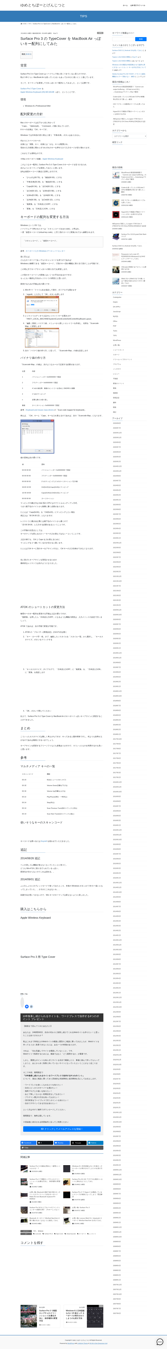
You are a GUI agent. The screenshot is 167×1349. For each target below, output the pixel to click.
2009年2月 (117, 1218)
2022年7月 (117, 557)
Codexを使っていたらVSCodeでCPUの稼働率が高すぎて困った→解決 (128, 98)
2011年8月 (117, 1074)
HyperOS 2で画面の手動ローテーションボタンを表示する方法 (129, 113)
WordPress (117, 340)
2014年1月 (117, 935)
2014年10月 (117, 892)
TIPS (100, 33)
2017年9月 (117, 744)
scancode (38, 1234)
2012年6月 (117, 1026)
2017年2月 (117, 777)
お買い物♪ (116, 345)
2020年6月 (117, 629)
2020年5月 (117, 634)
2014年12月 (117, 883)
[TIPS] (29, 1313)
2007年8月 (117, 1304)
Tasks (115, 331)
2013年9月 (117, 954)
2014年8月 (117, 902)
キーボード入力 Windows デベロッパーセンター (45, 251)
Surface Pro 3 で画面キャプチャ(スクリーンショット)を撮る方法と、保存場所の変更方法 (45, 1181)
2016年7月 (117, 806)
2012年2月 (117, 1045)
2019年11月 (117, 658)
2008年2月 (117, 1275)
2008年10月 (117, 1237)
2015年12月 (117, 830)
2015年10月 (117, 839)
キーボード (82, 1234)
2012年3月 (117, 1040)
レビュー (116, 374)
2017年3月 (117, 772)
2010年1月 (117, 1165)
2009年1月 (117, 1222)
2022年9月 (117, 547)
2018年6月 (117, 710)
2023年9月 (117, 504)
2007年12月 (117, 1285)
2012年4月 (117, 1036)
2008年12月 (117, 1227)
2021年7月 (117, 586)
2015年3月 (117, 868)
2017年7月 (117, 753)
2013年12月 (117, 940)
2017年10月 (117, 739)
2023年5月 (117, 524)
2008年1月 (117, 1280)
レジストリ (92, 1234)
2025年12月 (117, 433)
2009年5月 (117, 1203)
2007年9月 (117, 1299)
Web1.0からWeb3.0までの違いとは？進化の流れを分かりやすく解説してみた (133, 281)
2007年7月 (117, 1308)
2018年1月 (117, 734)
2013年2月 (117, 988)
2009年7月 (117, 1194)
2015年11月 (117, 835)
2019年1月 (117, 686)
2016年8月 (117, 801)
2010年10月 (117, 1122)
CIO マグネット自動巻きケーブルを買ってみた (129, 105)
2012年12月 (117, 997)
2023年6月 (117, 519)
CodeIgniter (117, 297)
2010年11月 (117, 1117)
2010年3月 (117, 1155)
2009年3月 (117, 1213)
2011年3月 (117, 1098)
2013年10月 (117, 949)
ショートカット (118, 350)
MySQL (115, 316)
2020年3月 (117, 638)
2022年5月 (117, 567)
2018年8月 (117, 701)
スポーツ (116, 355)
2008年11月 (117, 1232)
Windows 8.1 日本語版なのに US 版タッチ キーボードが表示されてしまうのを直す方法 (87, 1168)
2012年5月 (117, 1031)
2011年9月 (117, 1069)
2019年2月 (117, 682)
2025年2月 (117, 461)
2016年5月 (117, 816)
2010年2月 (117, 1160)
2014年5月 (117, 916)
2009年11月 (117, 1175)
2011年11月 (117, 1060)
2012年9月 (117, 1012)
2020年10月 (117, 615)
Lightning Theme (82, 1343)
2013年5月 (117, 973)
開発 (114, 407)
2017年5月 (117, 763)
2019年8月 (117, 662)
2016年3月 (117, 820)
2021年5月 (117, 595)
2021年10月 (117, 581)
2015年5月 (117, 863)
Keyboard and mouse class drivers (40, 410)
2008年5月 (117, 1261)
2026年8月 (117, 423)
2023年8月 (117, 509)
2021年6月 (117, 591)
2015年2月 (117, 873)
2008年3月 (117, 1270)
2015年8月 (117, 849)
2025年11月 (117, 437)
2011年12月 (117, 1055)
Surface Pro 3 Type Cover (30, 89)
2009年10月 (117, 1179)
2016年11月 (117, 787)
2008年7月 (117, 1251)
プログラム (117, 364)
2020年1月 (117, 648)
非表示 (28, 54)
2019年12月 (117, 653)
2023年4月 (117, 528)
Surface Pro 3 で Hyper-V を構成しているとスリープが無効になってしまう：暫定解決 (87, 1194)
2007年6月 (117, 1313)
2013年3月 (117, 983)
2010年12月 (117, 1112)
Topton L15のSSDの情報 (121, 57)
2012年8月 (117, 1017)
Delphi (115, 302)
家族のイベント (118, 383)
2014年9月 (117, 897)
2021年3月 (117, 600)
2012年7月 (117, 1021)
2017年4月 (117, 768)
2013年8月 (117, 959)
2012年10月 (117, 1007)
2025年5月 (117, 452)
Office (115, 321)
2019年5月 (117, 677)
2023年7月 (117, 514)
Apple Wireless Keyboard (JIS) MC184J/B (37, 92)
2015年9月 (117, 844)
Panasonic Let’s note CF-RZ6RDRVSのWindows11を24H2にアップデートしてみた (133, 256)
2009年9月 (117, 1184)
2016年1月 (117, 825)
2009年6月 (117, 1198)
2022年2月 (117, 571)
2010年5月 (117, 1146)
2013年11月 (117, 945)
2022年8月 (117, 552)
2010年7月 (117, 1136)
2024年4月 (117, 490)
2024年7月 (117, 481)
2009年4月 (117, 1208)
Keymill (44, 841)
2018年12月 (117, 691)
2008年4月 (117, 1265)
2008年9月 (117, 1241)
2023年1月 (117, 538)
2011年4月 (117, 1093)
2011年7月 (117, 1079)
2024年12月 (117, 466)
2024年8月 (117, 476)
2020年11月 (117, 610)
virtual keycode (71, 1234)
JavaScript (117, 311)
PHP (114, 326)
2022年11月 (117, 543)
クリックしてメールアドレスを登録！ (63, 1129)
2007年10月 (117, 1294)
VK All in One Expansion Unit (98, 1343)
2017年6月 (117, 758)
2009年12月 (117, 1170)
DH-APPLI (116, 307)
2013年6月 (117, 969)
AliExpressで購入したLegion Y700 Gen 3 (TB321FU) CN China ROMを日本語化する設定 (129, 121)
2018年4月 (117, 720)
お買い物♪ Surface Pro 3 (81, 1207)
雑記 (114, 412)
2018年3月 (117, 725)
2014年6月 (117, 911)
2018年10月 (117, 696)
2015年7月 (117, 854)
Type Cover (59, 1234)
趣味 (114, 402)
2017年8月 (117, 748)
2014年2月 (117, 930)
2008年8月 (117, 1246)
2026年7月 (117, 428)
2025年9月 (117, 442)
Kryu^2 (134, 57)
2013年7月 (117, 964)
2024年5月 (117, 485)
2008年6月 (117, 1256)
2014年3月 (117, 926)
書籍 (114, 388)
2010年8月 (117, 1131)
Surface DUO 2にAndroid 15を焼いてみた (127, 50)
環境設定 (40, 1231)
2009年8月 (117, 1189)
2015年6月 (117, 859)
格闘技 (115, 393)
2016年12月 (117, 782)
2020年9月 (117, 619)
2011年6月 (117, 1084)
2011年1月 (117, 1107)
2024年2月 (117, 495)
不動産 (115, 379)
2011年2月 (117, 1103)
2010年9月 (117, 1127)
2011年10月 (117, 1064)
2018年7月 (117, 706)
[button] (160, 1342)
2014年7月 (117, 906)
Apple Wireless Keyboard (52, 159)
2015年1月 (117, 878)
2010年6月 (117, 1141)
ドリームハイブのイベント (122, 359)
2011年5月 (117, 1088)
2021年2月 (117, 605)
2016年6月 (117, 811)
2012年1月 (117, 1050)
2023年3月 (117, 533)
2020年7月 (117, 624)
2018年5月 (117, 715)
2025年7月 (117, 447)
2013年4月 (117, 978)
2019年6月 (117, 672)
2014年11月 (117, 887)
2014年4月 (117, 921)
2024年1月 (117, 500)
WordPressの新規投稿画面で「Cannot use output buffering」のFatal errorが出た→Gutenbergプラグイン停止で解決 (128, 89)
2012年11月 (117, 1002)
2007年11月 (117, 1289)
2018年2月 (117, 729)
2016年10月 (117, 792)
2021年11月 (117, 576)
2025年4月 (117, 457)
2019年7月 (117, 667)
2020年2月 (117, 643)
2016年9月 (117, 796)
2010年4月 (117, 1151)
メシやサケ (117, 369)
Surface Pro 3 (48, 1234)
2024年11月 (117, 471)
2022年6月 (117, 562)
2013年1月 (117, 993)
